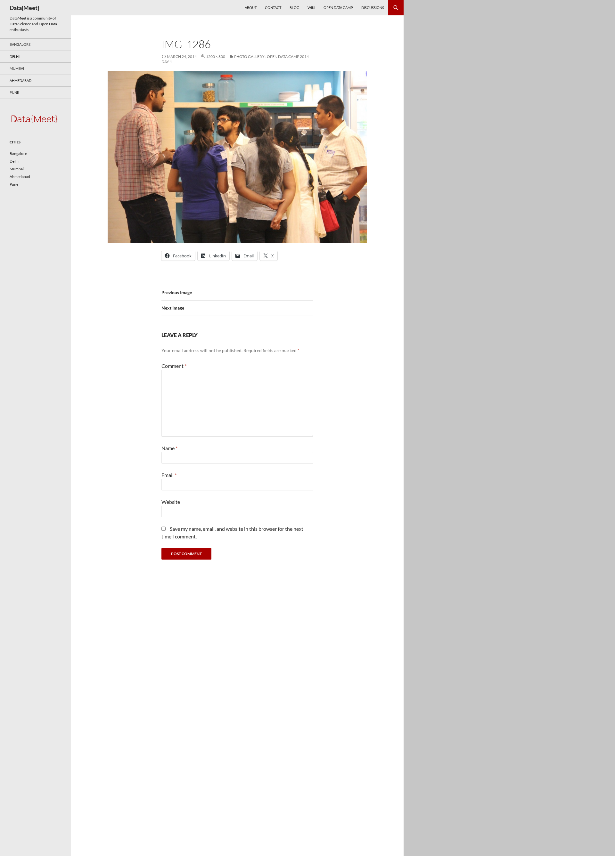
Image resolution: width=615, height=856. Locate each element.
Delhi (15, 56)
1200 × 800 (215, 56)
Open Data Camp (338, 7)
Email (168, 475)
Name (169, 448)
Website (170, 502)
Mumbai (17, 68)
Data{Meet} (24, 7)
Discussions (372, 7)
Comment (173, 366)
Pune (14, 92)
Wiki (311, 7)
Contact (273, 7)
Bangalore (20, 44)
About (251, 7)
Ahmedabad (20, 80)
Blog (294, 7)
